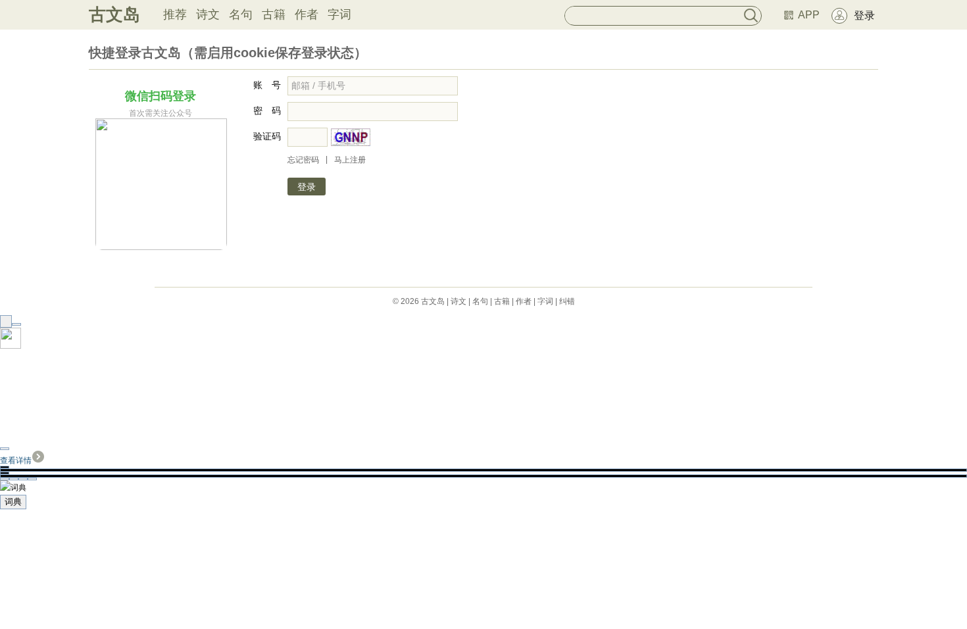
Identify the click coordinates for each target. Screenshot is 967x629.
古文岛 (114, 14)
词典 (13, 502)
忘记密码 (303, 159)
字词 (339, 14)
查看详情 (16, 460)
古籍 (273, 14)
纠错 (567, 301)
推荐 (175, 14)
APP (809, 14)
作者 (306, 14)
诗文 (208, 14)
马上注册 (350, 159)
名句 (241, 14)
